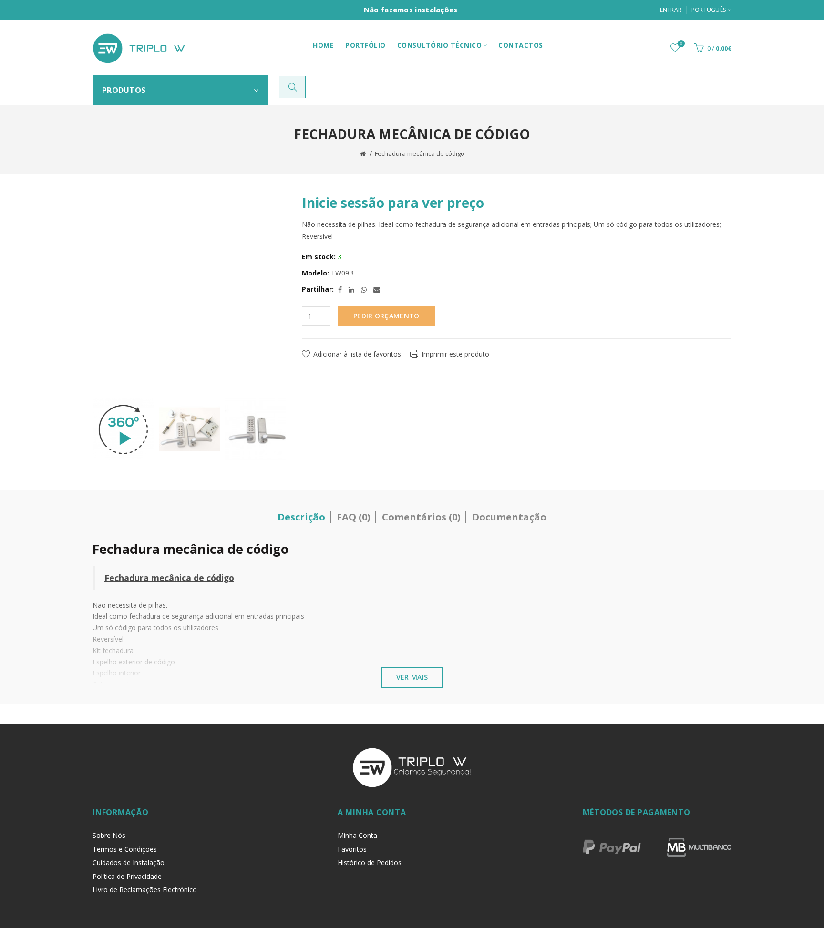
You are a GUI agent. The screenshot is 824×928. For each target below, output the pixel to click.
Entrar (671, 10)
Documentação (509, 516)
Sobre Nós (109, 835)
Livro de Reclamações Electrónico (145, 889)
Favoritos (352, 849)
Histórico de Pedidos (370, 862)
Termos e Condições (125, 849)
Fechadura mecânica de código (419, 153)
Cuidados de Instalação (129, 862)
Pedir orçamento (386, 315)
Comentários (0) (421, 516)
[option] (123, 429)
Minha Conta (357, 835)
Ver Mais (412, 677)
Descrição (301, 516)
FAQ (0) (354, 516)
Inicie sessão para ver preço (393, 203)
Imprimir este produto (455, 353)
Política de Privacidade (127, 876)
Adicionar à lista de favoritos (357, 353)
